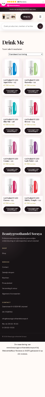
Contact (5, 267)
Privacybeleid (7, 283)
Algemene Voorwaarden (11, 294)
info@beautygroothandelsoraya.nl (15, 319)
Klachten (5, 278)
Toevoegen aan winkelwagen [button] (12, 91)
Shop (4, 253)
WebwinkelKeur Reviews (12, 350)
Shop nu (26, 17)
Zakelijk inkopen (8, 272)
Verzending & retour (9, 288)
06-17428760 (7, 312)
